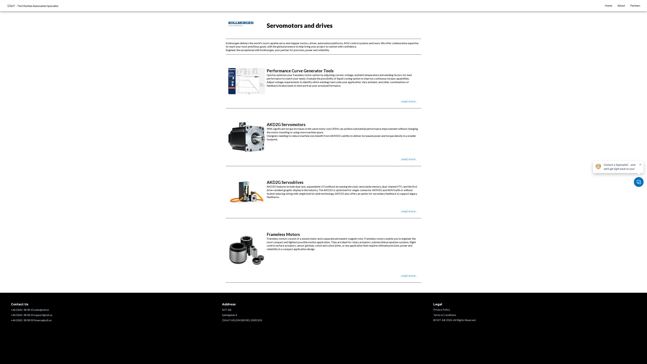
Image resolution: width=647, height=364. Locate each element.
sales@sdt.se (41, 309)
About (621, 5)
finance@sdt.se (43, 320)
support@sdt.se (43, 314)
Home (608, 5)
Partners (635, 5)
